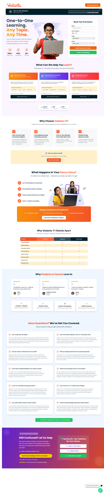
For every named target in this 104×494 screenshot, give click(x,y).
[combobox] (73, 33)
